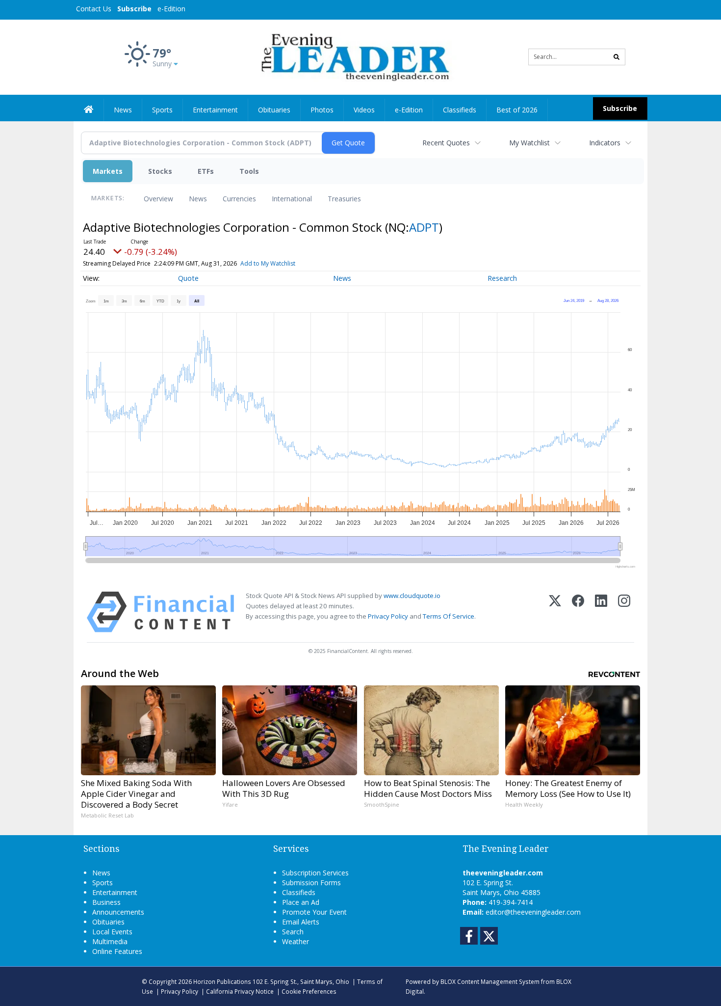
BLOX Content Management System (490, 981)
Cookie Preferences (309, 991)
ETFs (206, 171)
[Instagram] (624, 612)
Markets (108, 171)
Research (502, 278)
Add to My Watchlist (267, 263)
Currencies (239, 198)
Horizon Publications (222, 981)
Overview (158, 198)
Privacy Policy (388, 616)
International (292, 198)
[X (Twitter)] (555, 612)
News (198, 198)
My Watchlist (529, 142)
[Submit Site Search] (616, 57)
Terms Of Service (448, 616)
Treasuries (344, 198)
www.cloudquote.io (412, 595)
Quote (188, 278)
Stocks (160, 171)
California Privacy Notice (240, 991)
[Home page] (353, 56)
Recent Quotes (446, 142)
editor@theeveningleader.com (533, 912)
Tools (249, 171)
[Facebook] (578, 612)
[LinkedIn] (601, 612)
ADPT (424, 227)
